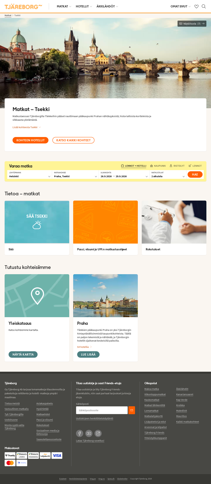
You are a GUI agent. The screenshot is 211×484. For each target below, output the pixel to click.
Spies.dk (111, 478)
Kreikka (180, 405)
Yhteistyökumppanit (155, 438)
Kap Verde (181, 399)
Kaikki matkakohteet (187, 421)
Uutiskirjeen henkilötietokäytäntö (94, 418)
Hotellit (82, 6)
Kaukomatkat (151, 399)
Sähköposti (82, 403)
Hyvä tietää (42, 408)
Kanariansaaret (184, 394)
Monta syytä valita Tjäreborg (14, 426)
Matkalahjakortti (153, 416)
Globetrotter (122, 478)
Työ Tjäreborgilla (14, 414)
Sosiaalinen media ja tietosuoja (47, 432)
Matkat (62, 6)
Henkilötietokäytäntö (78, 478)
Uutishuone (11, 419)
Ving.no (101, 478)
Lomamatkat (151, 410)
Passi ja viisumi (44, 419)
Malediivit (181, 410)
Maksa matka (151, 388)
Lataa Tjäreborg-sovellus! (90, 440)
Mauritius (181, 416)
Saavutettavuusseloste (48, 439)
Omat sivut (179, 6)
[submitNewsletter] (131, 410)
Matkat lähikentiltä (154, 405)
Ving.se (93, 478)
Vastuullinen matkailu (17, 408)
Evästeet (62, 478)
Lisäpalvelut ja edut (155, 421)
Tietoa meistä (12, 403)
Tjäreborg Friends (154, 432)
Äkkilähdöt (106, 6)
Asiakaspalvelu (44, 403)
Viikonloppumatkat (155, 394)
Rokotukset (42, 425)
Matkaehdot (43, 414)
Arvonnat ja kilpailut (155, 427)
